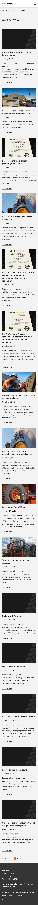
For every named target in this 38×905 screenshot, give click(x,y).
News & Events (7, 10)
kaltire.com (10, 884)
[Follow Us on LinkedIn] (2, 899)
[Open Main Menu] (35, 3)
